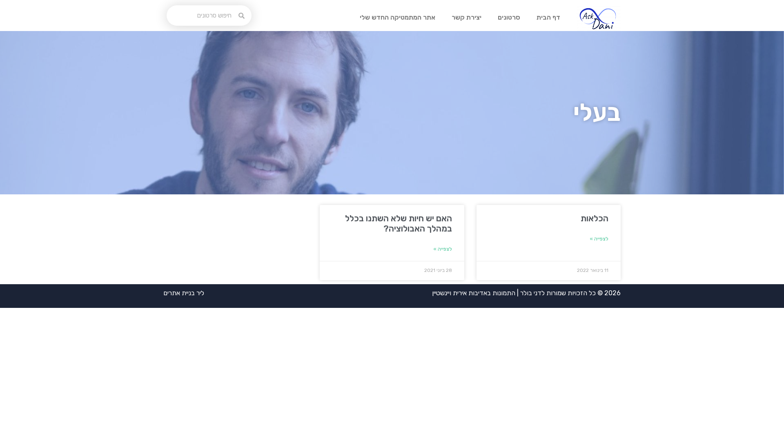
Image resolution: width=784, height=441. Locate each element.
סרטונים (509, 17)
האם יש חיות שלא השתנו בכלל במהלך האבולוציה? (398, 223)
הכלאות (594, 218)
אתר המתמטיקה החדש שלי (397, 17)
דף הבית (548, 17)
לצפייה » (599, 239)
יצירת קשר (466, 17)
